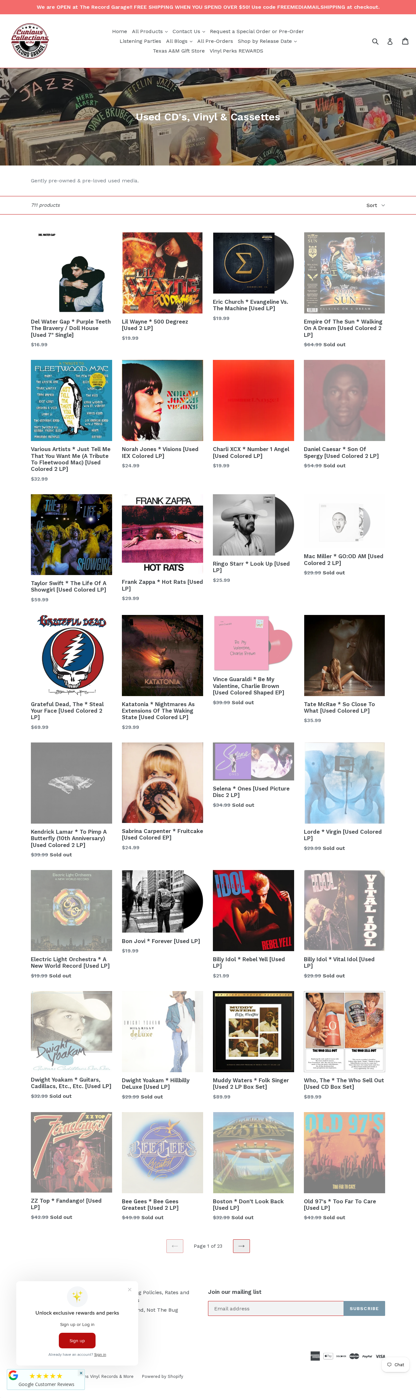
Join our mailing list (235, 1292)
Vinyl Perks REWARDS (236, 51)
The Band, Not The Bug (149, 1310)
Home (119, 31)
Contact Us (190, 31)
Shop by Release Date (268, 41)
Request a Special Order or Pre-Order (257, 31)
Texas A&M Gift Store (179, 51)
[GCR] (13, 1375)
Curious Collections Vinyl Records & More (91, 1376)
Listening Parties (140, 41)
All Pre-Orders (215, 41)
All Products (150, 31)
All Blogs (180, 41)
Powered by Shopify (162, 1376)
